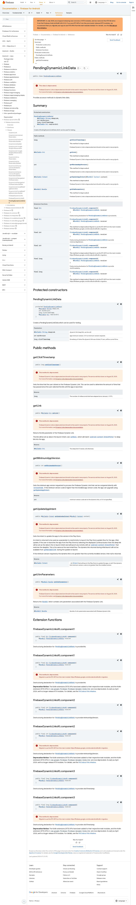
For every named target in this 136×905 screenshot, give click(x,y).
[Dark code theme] (121, 73)
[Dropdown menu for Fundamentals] (24, 12)
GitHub (31, 881)
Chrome (63, 893)
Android (54, 893)
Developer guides (34, 869)
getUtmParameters (76, 189)
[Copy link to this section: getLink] (43, 406)
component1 (93, 208)
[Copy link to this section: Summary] (49, 106)
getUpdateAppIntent (77, 177)
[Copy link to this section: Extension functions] (64, 620)
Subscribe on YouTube (70, 878)
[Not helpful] (121, 34)
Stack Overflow (102, 872)
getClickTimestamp (77, 140)
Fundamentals (17, 13)
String (48, 118)
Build (22, 2)
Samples (69, 13)
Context (97, 177)
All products (101, 893)
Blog (111, 2)
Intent (44, 177)
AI (29, 13)
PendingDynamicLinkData (52, 76)
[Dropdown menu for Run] (35, 2)
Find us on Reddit (68, 872)
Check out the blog (69, 869)
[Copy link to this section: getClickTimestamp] (57, 357)
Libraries (31, 878)
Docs (41, 2)
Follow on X (66, 875)
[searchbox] (13, 19)
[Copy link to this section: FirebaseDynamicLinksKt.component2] (77, 700)
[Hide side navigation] (24, 901)
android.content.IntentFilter (102, 437)
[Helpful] (118, 34)
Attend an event (68, 881)
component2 (93, 232)
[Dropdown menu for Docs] (45, 2)
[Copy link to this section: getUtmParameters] (57, 575)
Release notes (101, 878)
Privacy (37, 901)
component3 (93, 259)
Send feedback (115, 40)
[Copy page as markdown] (84, 68)
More (51, 2)
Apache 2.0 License (35, 853)
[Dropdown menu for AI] (32, 12)
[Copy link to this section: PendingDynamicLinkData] (63, 299)
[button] (12, 31)
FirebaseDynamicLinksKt (79, 208)
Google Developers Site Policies (62, 853)
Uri (46, 124)
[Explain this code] (117, 73)
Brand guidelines (102, 881)
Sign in (131, 2)
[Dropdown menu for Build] (26, 2)
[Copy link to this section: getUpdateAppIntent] (58, 509)
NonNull (90, 177)
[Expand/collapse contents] (45, 39)
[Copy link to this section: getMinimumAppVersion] (62, 458)
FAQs (98, 885)
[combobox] (77, 2)
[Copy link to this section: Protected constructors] (69, 290)
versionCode (38, 488)
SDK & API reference (35, 872)
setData (73, 437)
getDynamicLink (50, 550)
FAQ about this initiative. (87, 691)
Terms (31, 901)
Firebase (35, 35)
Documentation (9, 8)
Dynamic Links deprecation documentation (69, 92)
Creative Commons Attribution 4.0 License (86, 851)
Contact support (102, 869)
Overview (5, 13)
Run (31, 2)
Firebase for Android (30, 8)
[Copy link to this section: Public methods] (58, 348)
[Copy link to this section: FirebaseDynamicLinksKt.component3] (77, 771)
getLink (73, 152)
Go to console (121, 2)
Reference (59, 13)
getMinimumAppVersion (78, 165)
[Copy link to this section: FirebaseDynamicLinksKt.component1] (77, 629)
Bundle (44, 189)
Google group (101, 875)
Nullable (41, 118)
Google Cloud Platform (86, 893)
